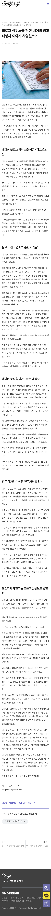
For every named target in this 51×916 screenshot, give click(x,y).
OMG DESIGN (10, 893)
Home (4, 22)
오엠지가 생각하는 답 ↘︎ (15, 821)
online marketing (17, 22)
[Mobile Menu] (48, 4)
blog (30, 22)
